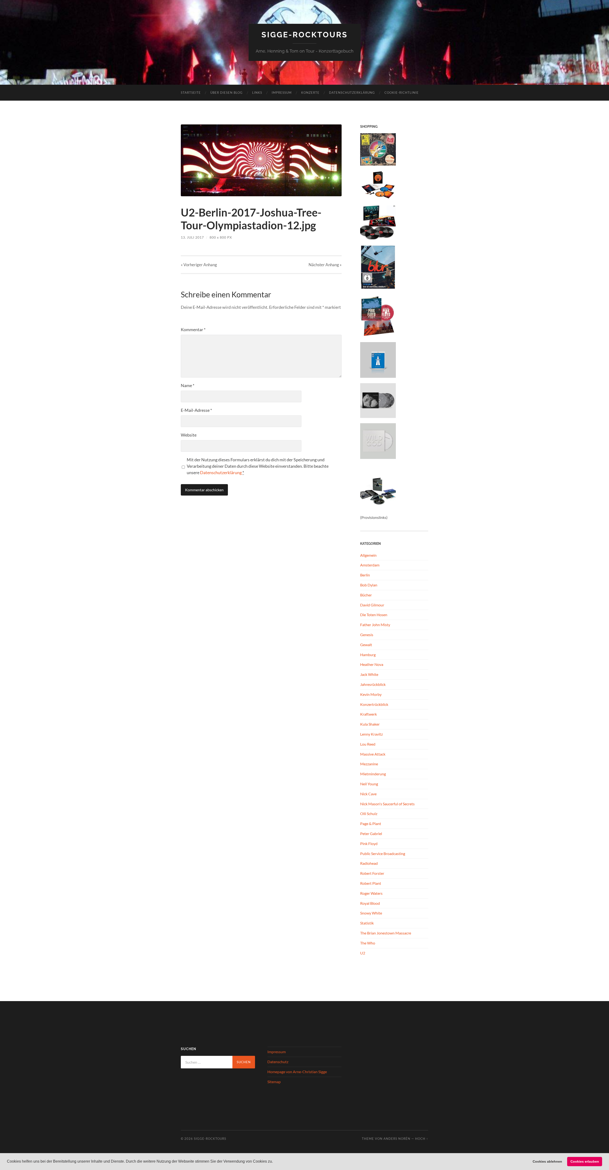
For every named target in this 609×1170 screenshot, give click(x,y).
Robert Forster (372, 873)
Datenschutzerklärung (352, 92)
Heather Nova (371, 664)
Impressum (282, 92)
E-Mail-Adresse (196, 410)
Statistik (367, 923)
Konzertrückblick (374, 704)
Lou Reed (367, 744)
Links (257, 92)
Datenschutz (277, 1061)
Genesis (366, 634)
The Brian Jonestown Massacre (385, 933)
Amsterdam (369, 565)
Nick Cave (368, 793)
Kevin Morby (371, 694)
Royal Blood (370, 903)
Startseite (191, 92)
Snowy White (371, 913)
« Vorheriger (199, 264)
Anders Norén (396, 1139)
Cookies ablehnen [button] (547, 1161)
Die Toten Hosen (373, 614)
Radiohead (369, 863)
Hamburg (368, 654)
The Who (367, 943)
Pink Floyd (369, 843)
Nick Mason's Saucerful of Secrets (387, 803)
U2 (362, 953)
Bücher (366, 595)
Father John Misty (375, 624)
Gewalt (366, 644)
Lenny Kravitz (371, 734)
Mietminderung (373, 774)
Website (188, 435)
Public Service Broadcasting (382, 853)
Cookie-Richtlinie (401, 92)
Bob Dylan (368, 585)
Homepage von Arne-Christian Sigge (297, 1071)
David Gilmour (372, 605)
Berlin (365, 575)
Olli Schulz (368, 813)
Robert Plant (370, 883)
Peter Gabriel (371, 833)
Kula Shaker (370, 724)
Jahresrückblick (373, 684)
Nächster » (325, 264)
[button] (274, 1162)
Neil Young (369, 784)
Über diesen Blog (226, 92)
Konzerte (310, 92)
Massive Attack (372, 754)
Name (187, 385)
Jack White (369, 674)
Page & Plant (370, 823)
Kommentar (193, 329)
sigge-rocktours (304, 34)
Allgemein (368, 555)
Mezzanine (369, 764)
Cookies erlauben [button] (584, 1161)
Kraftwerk (368, 714)
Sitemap (274, 1081)
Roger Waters (371, 893)
